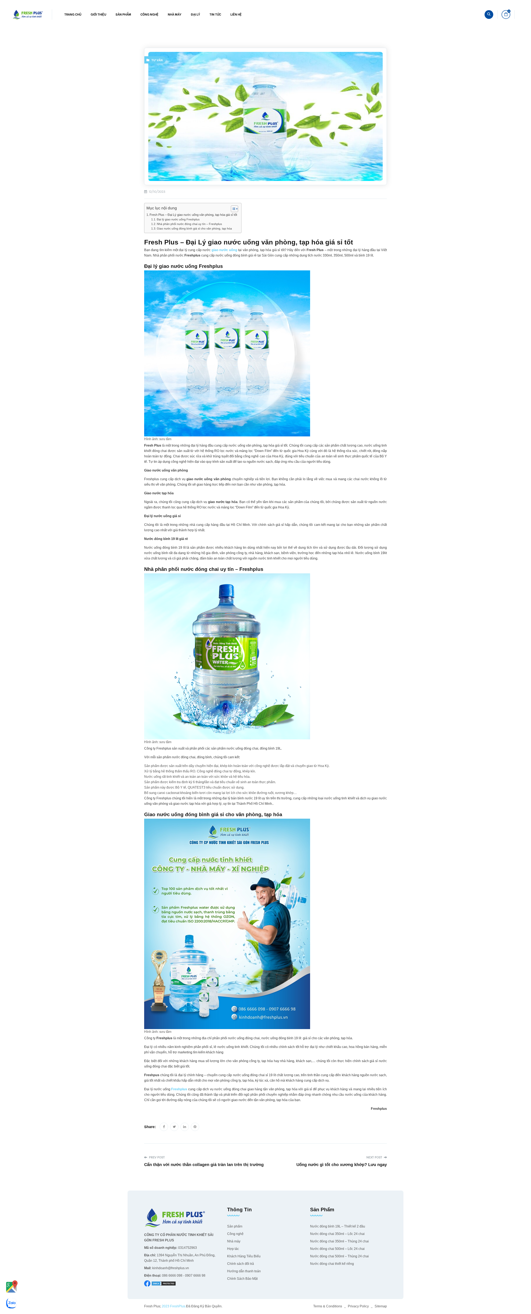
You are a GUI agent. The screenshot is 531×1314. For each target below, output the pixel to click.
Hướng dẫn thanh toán (244, 1271)
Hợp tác (233, 1248)
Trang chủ (72, 14)
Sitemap (381, 1306)
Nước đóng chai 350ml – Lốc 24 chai (337, 1234)
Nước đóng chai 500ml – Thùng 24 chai (339, 1256)
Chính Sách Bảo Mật (242, 1278)
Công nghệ (149, 14)
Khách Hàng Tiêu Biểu (244, 1256)
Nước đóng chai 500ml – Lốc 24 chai (337, 1248)
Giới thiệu (98, 14)
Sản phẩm (123, 14)
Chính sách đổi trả (240, 1263)
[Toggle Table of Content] (232, 208)
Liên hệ (236, 14)
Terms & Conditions (327, 1306)
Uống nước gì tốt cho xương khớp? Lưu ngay (341, 1164)
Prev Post (156, 1157)
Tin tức (215, 14)
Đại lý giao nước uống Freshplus (178, 219)
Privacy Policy (358, 1306)
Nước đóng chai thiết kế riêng (332, 1263)
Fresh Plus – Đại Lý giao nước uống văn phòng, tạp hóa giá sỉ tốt (193, 214)
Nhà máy (174, 14)
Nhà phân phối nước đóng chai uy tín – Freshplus (189, 224)
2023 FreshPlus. (173, 1306)
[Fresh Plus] (28, 14)
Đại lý (195, 14)
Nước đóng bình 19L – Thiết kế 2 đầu (337, 1226)
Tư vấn (157, 60)
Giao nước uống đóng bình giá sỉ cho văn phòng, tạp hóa (194, 228)
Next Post (374, 1157)
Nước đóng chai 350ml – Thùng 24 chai (339, 1241)
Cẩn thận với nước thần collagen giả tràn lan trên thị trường (204, 1164)
